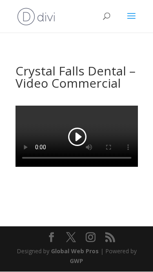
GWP (76, 261)
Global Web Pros (75, 251)
